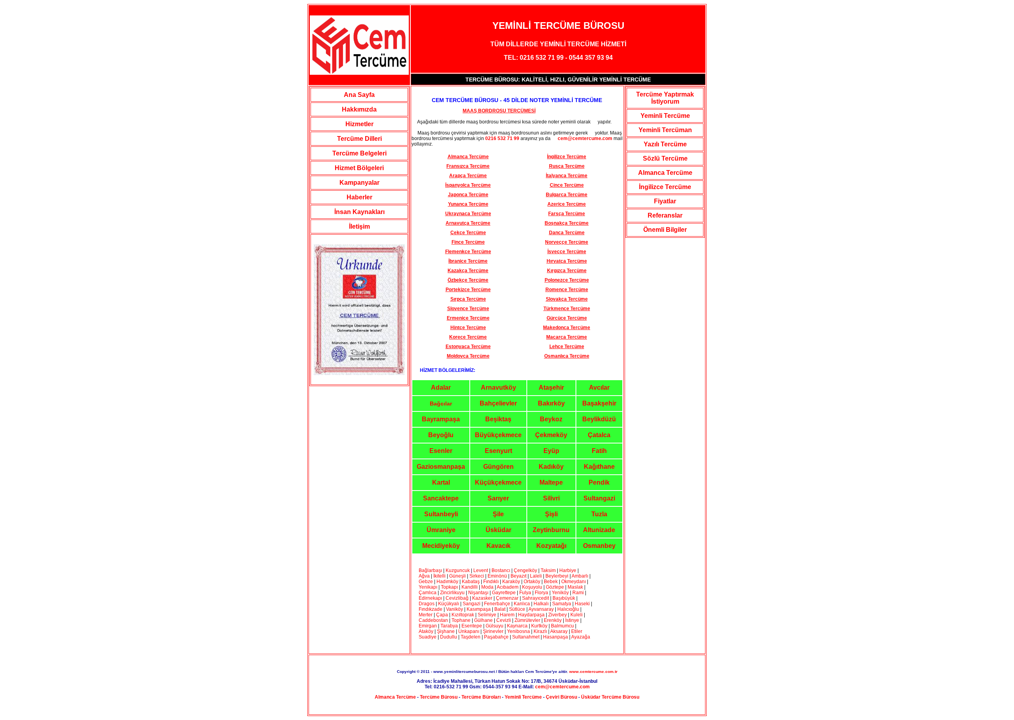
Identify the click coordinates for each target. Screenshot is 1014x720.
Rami (578, 592)
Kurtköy (539, 626)
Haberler (359, 197)
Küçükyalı (449, 603)
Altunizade (599, 530)
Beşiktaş (498, 419)
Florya (541, 592)
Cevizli (504, 620)
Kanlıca (522, 603)
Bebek (551, 581)
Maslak (575, 587)
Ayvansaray (541, 609)
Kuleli (576, 615)
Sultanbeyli (441, 514)
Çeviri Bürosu (561, 697)
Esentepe (471, 626)
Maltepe (551, 482)
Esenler (440, 450)
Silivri (551, 498)
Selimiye (487, 615)
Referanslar (665, 215)
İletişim (359, 226)
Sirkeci (476, 576)
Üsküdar (498, 530)
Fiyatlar (665, 201)
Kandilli (470, 587)
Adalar (441, 387)
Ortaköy (532, 581)
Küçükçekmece (498, 482)
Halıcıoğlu (568, 609)
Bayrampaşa (441, 419)
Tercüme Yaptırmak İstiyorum (665, 98)
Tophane (461, 620)
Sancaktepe (441, 498)
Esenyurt (498, 450)
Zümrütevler (527, 620)
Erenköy (553, 620)
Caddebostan (433, 620)
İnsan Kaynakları (359, 211)
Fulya (525, 592)
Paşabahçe (496, 637)
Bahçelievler (498, 403)
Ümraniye (441, 530)
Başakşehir (599, 403)
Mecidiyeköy (441, 545)
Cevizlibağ (457, 598)
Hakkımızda (359, 109)
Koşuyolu (532, 587)
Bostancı (501, 570)
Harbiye (567, 570)
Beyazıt (519, 576)
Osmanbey (599, 545)
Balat (499, 609)
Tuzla (599, 514)
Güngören (498, 466)
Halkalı (541, 603)
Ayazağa (580, 637)
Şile (498, 514)
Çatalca (599, 435)
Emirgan (428, 626)
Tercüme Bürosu (438, 697)
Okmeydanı (573, 581)
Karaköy (511, 581)
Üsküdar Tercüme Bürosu (610, 697)
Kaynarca (517, 626)
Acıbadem (507, 587)
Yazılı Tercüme (665, 144)
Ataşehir (551, 387)
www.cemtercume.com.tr (593, 671)
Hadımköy (447, 581)
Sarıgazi (472, 603)
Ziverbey (557, 615)
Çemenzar (507, 598)
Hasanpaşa (555, 637)
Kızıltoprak (463, 615)
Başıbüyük (564, 598)
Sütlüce (517, 609)
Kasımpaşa (479, 609)
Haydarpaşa (531, 615)
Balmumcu (562, 626)
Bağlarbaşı (430, 570)
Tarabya (449, 626)
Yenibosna (518, 631)
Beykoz (551, 419)
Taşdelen (470, 637)
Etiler (576, 631)
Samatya (561, 603)
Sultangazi (599, 498)
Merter (426, 615)
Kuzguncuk (458, 570)
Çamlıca (427, 592)
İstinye (572, 620)
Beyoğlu (441, 435)
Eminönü (497, 576)
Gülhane (483, 620)
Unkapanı (468, 631)
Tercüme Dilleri (359, 138)
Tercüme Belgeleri (359, 153)
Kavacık (498, 545)
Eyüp (551, 450)
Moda (487, 587)
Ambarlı (580, 576)
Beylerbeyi (556, 576)
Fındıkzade (430, 609)
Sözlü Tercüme (665, 158)
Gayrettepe (504, 592)
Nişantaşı (478, 592)
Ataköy (427, 631)
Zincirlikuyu (452, 592)
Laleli (536, 576)
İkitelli (439, 576)
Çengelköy (525, 570)
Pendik (599, 482)
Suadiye (427, 637)
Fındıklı (491, 581)
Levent (480, 570)
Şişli (551, 514)
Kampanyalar (359, 182)
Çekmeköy (551, 435)
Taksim (548, 570)
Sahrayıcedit (535, 598)
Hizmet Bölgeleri (359, 168)
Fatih (599, 450)
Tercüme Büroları (481, 697)
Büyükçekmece (498, 435)
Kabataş (471, 581)
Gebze (426, 581)
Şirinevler (493, 631)
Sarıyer (498, 498)
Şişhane (446, 631)
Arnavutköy (498, 387)
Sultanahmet (525, 637)
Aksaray (559, 631)
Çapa (442, 615)
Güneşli (457, 576)
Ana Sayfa (359, 94)
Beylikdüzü (599, 419)
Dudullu (448, 637)
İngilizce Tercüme (665, 187)
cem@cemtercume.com (582, 138)
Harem (507, 615)
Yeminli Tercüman (665, 130)
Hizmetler (359, 124)
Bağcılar (441, 403)
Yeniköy (560, 592)
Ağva (424, 576)
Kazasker (482, 598)
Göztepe (555, 587)
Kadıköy (551, 466)
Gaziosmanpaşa (441, 466)
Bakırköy (551, 403)
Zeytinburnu (551, 530)
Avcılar (599, 387)
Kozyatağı (551, 545)
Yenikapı (428, 587)
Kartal (441, 482)
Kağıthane (599, 466)
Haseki (582, 603)
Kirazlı (540, 631)
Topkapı (449, 587)
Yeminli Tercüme (665, 115)
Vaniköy (454, 609)
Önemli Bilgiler (665, 229)
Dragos (427, 603)
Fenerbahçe (497, 603)
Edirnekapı (430, 598)
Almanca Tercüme (665, 172)
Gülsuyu (494, 626)
